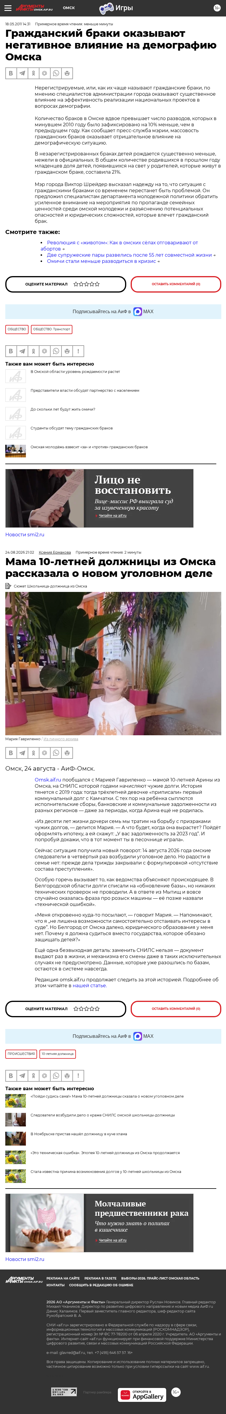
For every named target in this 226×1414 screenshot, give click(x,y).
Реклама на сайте (63, 1278)
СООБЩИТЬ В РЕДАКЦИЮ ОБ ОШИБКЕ (101, 1285)
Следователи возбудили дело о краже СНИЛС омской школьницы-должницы (103, 1115)
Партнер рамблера (97, 1392)
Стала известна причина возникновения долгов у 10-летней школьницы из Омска (106, 1171)
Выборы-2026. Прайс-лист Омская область (160, 1278)
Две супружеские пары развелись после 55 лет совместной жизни (129, 255)
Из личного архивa (61, 739)
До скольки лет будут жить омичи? (63, 409)
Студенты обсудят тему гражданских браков (72, 428)
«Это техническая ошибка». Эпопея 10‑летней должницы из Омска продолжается (105, 1153)
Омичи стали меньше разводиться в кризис (101, 261)
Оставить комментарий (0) (176, 284)
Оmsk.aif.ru (48, 780)
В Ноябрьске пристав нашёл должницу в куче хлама (79, 1134)
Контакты (55, 1285)
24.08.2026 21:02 (19, 552)
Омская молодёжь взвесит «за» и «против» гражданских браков (89, 447)
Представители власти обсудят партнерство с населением (85, 390)
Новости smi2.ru (24, 534)
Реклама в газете (100, 1278)
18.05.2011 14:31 (17, 24)
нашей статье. (90, 985)
